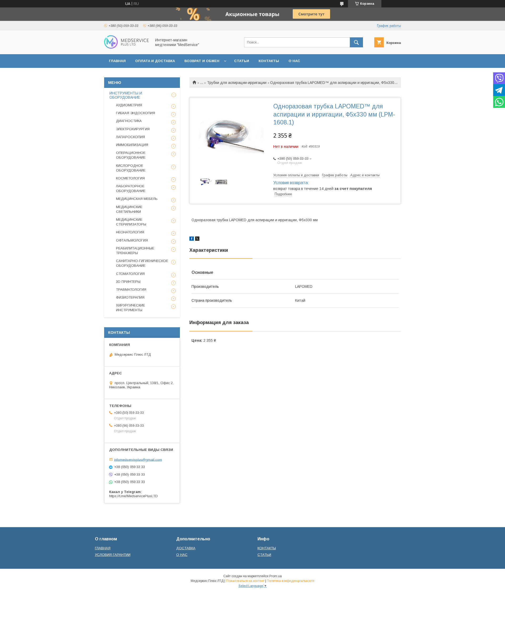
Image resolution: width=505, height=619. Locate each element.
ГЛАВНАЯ (117, 61)
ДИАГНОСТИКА (129, 121)
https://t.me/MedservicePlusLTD (133, 496)
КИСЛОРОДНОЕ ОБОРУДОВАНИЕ (130, 168)
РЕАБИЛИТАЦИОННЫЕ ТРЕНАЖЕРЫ (135, 250)
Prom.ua (275, 576)
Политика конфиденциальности (290, 581)
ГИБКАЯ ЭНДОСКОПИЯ (135, 113)
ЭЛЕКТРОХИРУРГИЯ (133, 129)
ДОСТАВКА (185, 548)
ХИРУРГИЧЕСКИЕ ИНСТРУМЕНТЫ (130, 307)
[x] (197, 239)
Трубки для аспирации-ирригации (236, 82)
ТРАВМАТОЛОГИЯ (131, 289)
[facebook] (191, 239)
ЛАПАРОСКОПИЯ (130, 137)
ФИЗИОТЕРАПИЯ (130, 297)
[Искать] (356, 42)
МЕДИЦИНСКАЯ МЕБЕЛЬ (137, 199)
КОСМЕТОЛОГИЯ (130, 178)
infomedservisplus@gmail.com (138, 459)
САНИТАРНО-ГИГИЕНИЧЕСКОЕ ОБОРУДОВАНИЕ (142, 263)
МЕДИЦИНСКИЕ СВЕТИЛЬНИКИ (129, 209)
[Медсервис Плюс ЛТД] (126, 47)
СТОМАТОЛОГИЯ (130, 274)
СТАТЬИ (241, 61)
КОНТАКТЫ (269, 61)
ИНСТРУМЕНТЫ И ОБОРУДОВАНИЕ (125, 95)
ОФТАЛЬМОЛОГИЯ (132, 240)
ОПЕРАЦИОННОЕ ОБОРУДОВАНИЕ (130, 155)
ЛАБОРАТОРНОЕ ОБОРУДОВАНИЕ (130, 188)
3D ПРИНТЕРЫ (128, 282)
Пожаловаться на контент (245, 581)
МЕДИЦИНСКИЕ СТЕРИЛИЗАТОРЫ (131, 222)
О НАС (294, 61)
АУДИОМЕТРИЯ (129, 105)
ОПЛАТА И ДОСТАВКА (155, 61)
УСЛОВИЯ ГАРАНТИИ (112, 555)
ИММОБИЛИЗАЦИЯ (132, 145)
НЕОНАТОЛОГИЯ (130, 232)
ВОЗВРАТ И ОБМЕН (201, 61)
